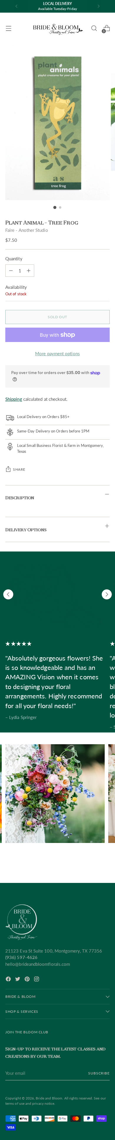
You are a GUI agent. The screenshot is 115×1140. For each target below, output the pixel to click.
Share (19, 469)
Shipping (13, 399)
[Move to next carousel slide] (107, 594)
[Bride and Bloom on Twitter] (18, 980)
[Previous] (16, 6)
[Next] (98, 6)
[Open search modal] (94, 28)
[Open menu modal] (8, 28)
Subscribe (99, 1073)
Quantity (13, 258)
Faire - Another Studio (26, 230)
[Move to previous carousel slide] (8, 594)
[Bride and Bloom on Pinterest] (27, 980)
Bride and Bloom (49, 1098)
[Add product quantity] (11, 270)
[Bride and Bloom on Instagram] (37, 980)
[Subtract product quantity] (28, 270)
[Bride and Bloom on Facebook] (8, 980)
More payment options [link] (57, 353)
